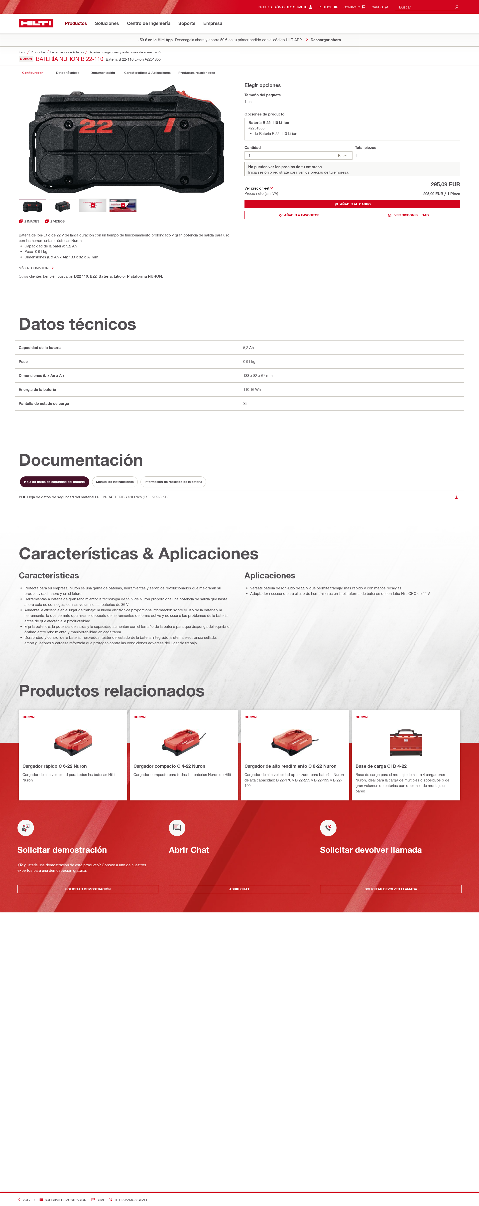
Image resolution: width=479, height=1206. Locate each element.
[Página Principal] (36, 23)
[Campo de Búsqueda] (457, 7)
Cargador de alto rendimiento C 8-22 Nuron (290, 766)
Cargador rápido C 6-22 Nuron (54, 766)
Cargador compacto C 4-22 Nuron (169, 766)
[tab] (32, 73)
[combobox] (427, 7)
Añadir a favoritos (301, 215)
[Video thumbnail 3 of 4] (93, 206)
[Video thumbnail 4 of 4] (123, 206)
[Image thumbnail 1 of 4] (32, 206)
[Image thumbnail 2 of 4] (62, 206)
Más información (33, 268)
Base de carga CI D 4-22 (381, 766)
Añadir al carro (355, 204)
